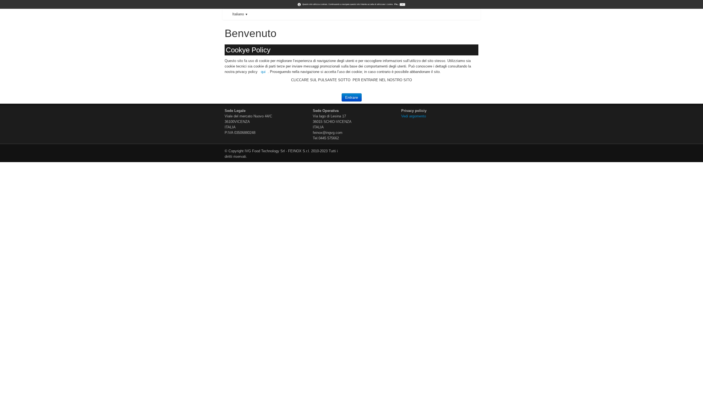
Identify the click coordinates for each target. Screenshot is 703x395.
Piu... (396, 4)
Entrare (351, 97)
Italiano (240, 14)
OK (402, 4)
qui (263, 72)
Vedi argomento (414, 116)
